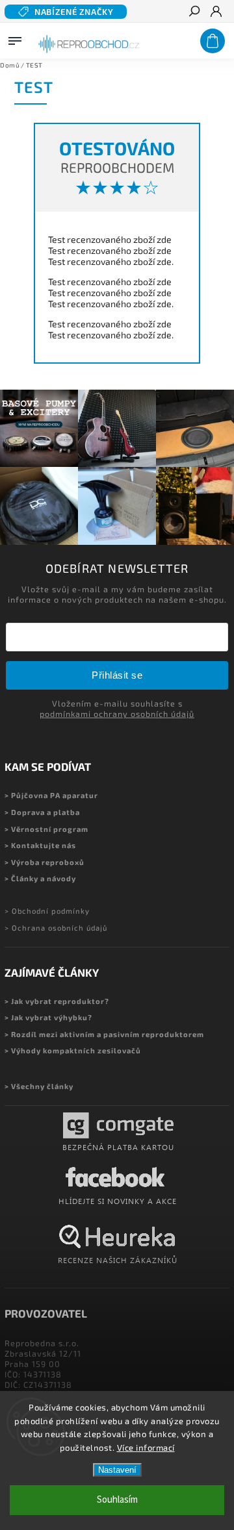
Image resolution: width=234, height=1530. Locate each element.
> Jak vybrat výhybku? (48, 1017)
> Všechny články (39, 1086)
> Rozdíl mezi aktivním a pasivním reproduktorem (104, 1034)
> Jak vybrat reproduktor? (57, 1001)
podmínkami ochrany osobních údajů (117, 714)
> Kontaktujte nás (40, 845)
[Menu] (15, 38)
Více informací (146, 1447)
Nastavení (117, 1470)
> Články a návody (40, 878)
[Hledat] (193, 12)
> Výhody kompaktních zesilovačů (73, 1050)
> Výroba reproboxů (44, 862)
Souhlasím (117, 1500)
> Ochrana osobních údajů (56, 927)
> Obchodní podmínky (47, 911)
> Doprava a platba (42, 812)
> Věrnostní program (46, 829)
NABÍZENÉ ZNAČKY (74, 11)
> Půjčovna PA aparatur (51, 795)
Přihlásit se (117, 675)
